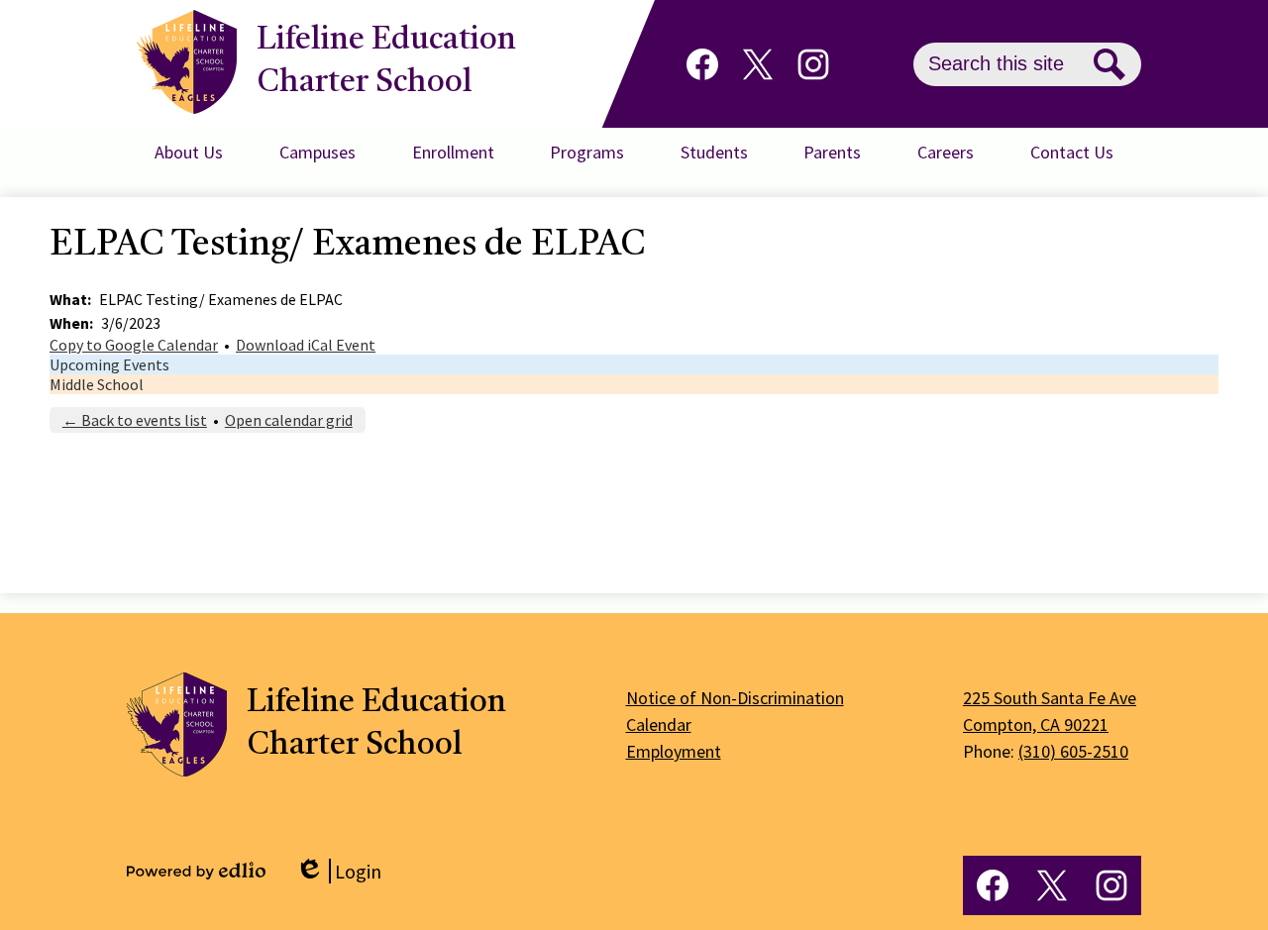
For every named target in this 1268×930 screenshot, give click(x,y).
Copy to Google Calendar (134, 345)
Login (338, 871)
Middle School (97, 384)
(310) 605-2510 (1073, 751)
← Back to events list (134, 420)
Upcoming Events (109, 364)
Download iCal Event (305, 345)
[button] (189, 152)
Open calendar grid (289, 420)
